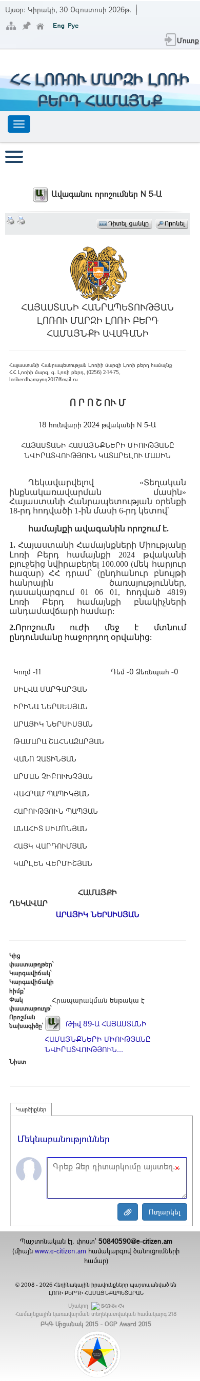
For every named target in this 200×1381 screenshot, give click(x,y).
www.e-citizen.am (60, 1250)
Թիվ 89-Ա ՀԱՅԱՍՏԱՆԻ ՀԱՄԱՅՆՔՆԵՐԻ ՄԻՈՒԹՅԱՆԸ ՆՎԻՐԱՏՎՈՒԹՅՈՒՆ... (98, 1036)
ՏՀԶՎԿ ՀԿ (112, 1306)
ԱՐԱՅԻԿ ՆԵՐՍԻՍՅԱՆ (97, 914)
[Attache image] (127, 1212)
